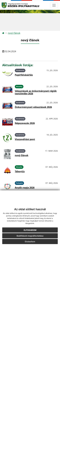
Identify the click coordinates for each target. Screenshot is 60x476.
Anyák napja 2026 (24, 187)
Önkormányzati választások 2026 (33, 107)
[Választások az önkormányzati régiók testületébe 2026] (7, 90)
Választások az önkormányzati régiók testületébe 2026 (36, 92)
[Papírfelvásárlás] (7, 73)
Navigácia (8, 5)
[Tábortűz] (7, 170)
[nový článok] (7, 154)
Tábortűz (20, 171)
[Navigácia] (54, 5)
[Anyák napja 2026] (7, 186)
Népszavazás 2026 (25, 123)
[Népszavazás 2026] (7, 122)
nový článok (14, 33)
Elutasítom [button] (30, 241)
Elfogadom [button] (30, 230)
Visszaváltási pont (25, 139)
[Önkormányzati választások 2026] (7, 106)
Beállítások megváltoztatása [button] (30, 236)
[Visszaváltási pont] (7, 138)
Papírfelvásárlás (24, 74)
